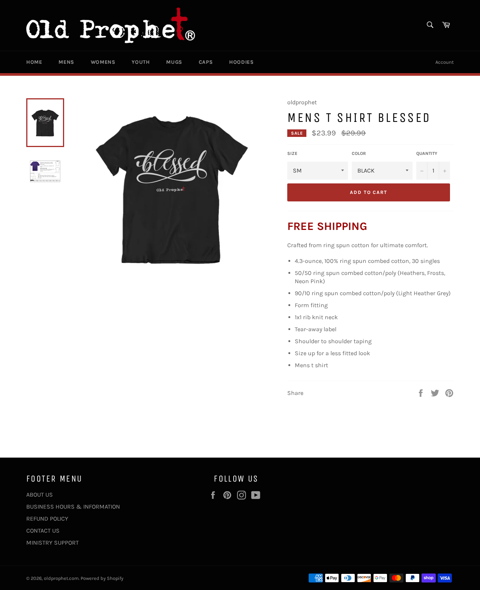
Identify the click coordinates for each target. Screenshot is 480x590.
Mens (66, 62)
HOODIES (241, 62)
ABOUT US (39, 494)
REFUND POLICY (47, 518)
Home (34, 62)
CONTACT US (43, 530)
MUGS (174, 62)
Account (444, 62)
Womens (103, 62)
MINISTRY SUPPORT (52, 542)
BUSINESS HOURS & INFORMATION (73, 506)
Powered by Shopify (102, 578)
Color (359, 153)
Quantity (426, 153)
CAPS (206, 62)
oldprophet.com (61, 578)
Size (292, 153)
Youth (141, 62)
